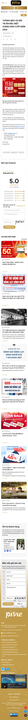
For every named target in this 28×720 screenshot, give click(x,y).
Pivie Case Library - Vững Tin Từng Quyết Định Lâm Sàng (13, 504)
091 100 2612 (18, 630)
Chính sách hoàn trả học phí (9, 642)
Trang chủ (5, 12)
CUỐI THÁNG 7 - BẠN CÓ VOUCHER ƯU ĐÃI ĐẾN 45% (13, 469)
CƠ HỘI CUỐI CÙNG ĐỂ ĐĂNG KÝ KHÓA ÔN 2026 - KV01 (12, 435)
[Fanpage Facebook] (14, 675)
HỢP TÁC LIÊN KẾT (7, 660)
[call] (25, 707)
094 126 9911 (10, 630)
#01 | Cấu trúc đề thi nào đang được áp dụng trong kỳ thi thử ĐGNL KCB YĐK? (14, 367)
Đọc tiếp (4, 271)
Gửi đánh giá (9, 227)
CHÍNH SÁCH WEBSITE (8, 640)
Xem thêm (24, 239)
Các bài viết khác (8, 237)
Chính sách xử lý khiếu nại (8, 647)
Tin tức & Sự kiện (14, 12)
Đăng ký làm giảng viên (8, 664)
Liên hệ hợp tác (6, 662)
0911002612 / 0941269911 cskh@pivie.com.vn (9, 545)
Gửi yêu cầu (8, 604)
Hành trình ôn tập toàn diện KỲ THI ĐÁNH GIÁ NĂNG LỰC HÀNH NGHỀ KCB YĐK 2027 (13, 297)
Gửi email (15, 152)
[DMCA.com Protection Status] (14, 714)
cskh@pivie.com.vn (11, 633)
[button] (6, 2)
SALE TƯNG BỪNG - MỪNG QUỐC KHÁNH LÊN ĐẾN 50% (13, 263)
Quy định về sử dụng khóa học (10, 652)
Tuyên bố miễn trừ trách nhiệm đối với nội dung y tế (14, 655)
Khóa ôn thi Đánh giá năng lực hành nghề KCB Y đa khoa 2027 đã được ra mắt (13, 401)
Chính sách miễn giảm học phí (10, 649)
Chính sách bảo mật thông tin (10, 644)
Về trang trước (7, 152)
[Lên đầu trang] (25, 715)
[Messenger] (25, 711)
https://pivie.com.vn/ (13, 636)
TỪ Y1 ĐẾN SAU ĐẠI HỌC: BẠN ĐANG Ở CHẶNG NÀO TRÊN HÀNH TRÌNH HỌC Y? (13, 331)
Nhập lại (19, 604)
